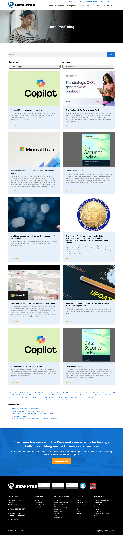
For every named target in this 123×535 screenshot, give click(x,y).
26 (80, 392)
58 (80, 395)
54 (66, 395)
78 (39, 397)
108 (73, 400)
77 (36, 397)
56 (73, 395)
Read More (15, 126)
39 (17, 395)
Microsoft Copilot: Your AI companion (26, 110)
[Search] (111, 54)
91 (82, 397)
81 (49, 397)
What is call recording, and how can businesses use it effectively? (35, 418)
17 (51, 392)
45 (36, 395)
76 (33, 397)
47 (43, 395)
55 (70, 395)
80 (46, 397)
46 (40, 395)
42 (26, 395)
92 (85, 397)
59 (83, 395)
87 (69, 397)
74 (26, 397)
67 (110, 395)
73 (23, 397)
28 (87, 392)
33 (104, 392)
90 (79, 397)
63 (96, 395)
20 (61, 392)
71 (16, 397)
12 (36, 392)
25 (77, 392)
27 (84, 392)
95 (95, 397)
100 (112, 397)
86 (66, 397)
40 (20, 395)
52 (60, 395)
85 (62, 397)
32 (100, 392)
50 (53, 395)
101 (45, 400)
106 (65, 400)
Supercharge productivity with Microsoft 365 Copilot (33, 303)
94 (92, 397)
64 (100, 395)
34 (107, 392)
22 (67, 392)
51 (56, 395)
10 (30, 392)
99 (109, 397)
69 (10, 397)
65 (103, 395)
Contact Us (107, 6)
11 (33, 392)
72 (20, 397)
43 (30, 395)
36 (114, 392)
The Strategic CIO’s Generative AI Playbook (84, 110)
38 (13, 395)
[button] (114, 5)
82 (52, 397)
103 (53, 400)
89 (76, 397)
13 (39, 392)
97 (102, 397)
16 (48, 392)
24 (74, 392)
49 (50, 395)
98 (105, 397)
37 (10, 395)
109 (77, 400)
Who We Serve (84, 6)
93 (89, 397)
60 (86, 395)
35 (110, 392)
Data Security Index (74, 171)
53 (63, 395)
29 (90, 392)
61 (90, 395)
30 (94, 392)
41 (23, 395)
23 (70, 392)
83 (56, 397)
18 (54, 392)
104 (57, 400)
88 (72, 397)
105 (61, 400)
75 (29, 397)
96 (99, 397)
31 (97, 392)
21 (64, 392)
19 (57, 392)
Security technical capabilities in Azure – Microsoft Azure (32, 413)
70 (13, 397)
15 (45, 392)
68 (113, 395)
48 (46, 395)
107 (69, 400)
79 (42, 397)
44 (33, 395)
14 (42, 392)
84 (59, 397)
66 (106, 395)
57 (76, 395)
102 (49, 400)
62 (93, 395)
